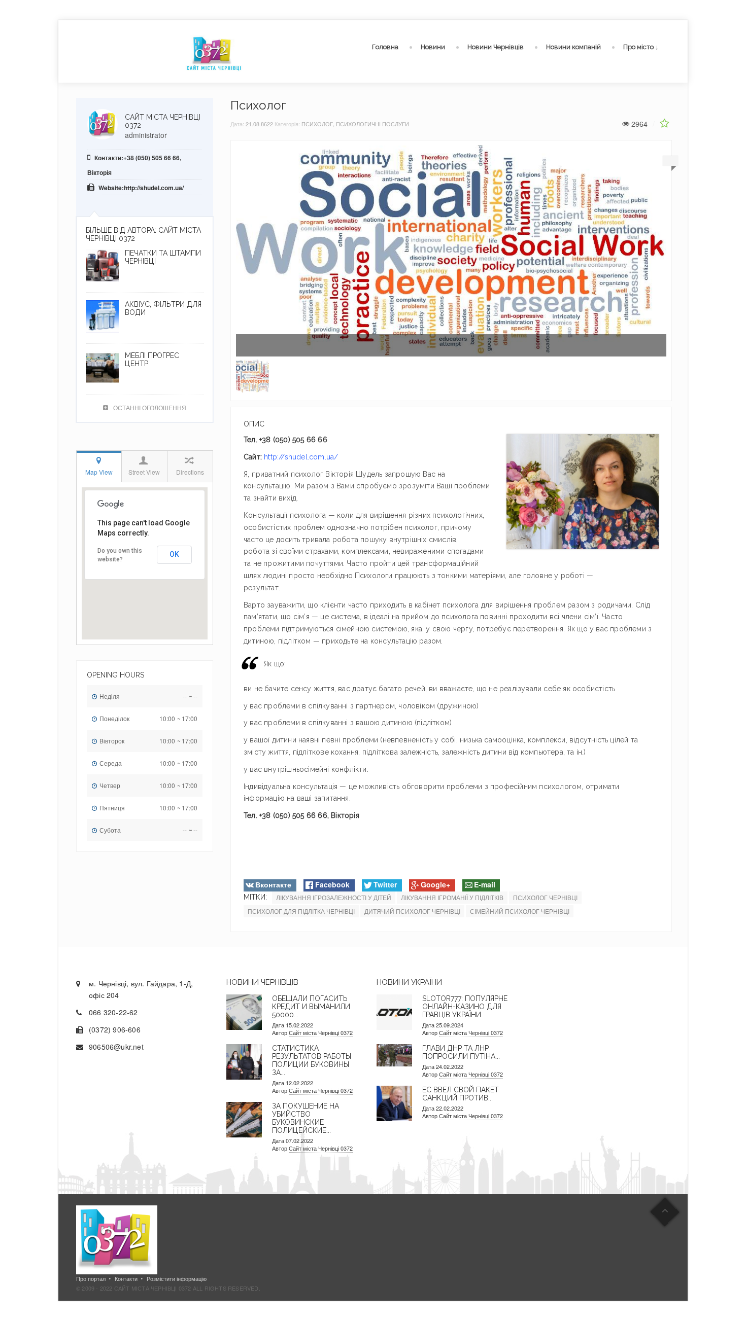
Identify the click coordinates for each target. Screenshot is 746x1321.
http (270, 457)
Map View (99, 472)
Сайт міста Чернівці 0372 (321, 1032)
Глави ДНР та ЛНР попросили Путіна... (461, 1052)
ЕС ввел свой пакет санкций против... (460, 1094)
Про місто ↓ (641, 47)
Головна (385, 47)
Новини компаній (573, 47)
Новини (433, 47)
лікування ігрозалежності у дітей (333, 897)
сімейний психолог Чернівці (519, 911)
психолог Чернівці (545, 897)
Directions (190, 472)
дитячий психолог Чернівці (412, 911)
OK (174, 554)
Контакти (126, 1278)
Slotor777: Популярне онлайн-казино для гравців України (464, 1006)
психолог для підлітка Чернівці (301, 911)
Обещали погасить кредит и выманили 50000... (311, 1006)
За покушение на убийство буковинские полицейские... (305, 1118)
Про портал (91, 1278)
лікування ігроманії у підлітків (452, 897)
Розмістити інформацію (177, 1278)
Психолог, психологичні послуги (355, 124)
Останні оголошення (149, 407)
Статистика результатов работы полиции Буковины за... (311, 1060)
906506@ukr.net (116, 1047)
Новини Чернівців (495, 47)
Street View (144, 472)
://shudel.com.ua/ (307, 457)
